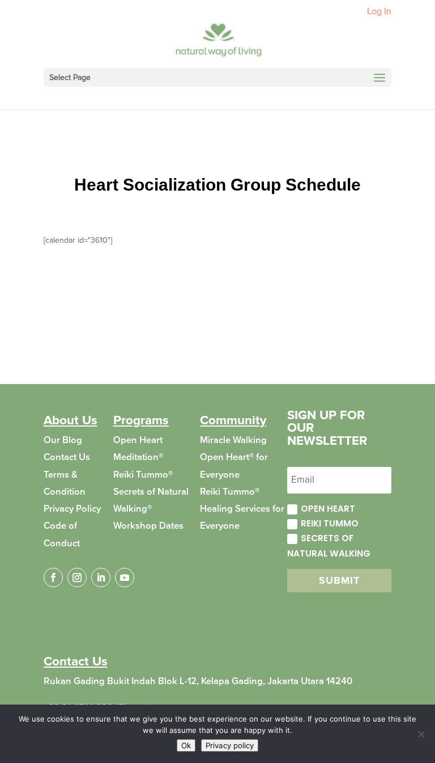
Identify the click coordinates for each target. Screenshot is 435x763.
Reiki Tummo (330, 523)
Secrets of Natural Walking (328, 545)
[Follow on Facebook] (53, 577)
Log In (379, 12)
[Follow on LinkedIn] (100, 577)
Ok (186, 745)
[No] (421, 734)
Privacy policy (230, 745)
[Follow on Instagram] (77, 577)
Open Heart (328, 509)
